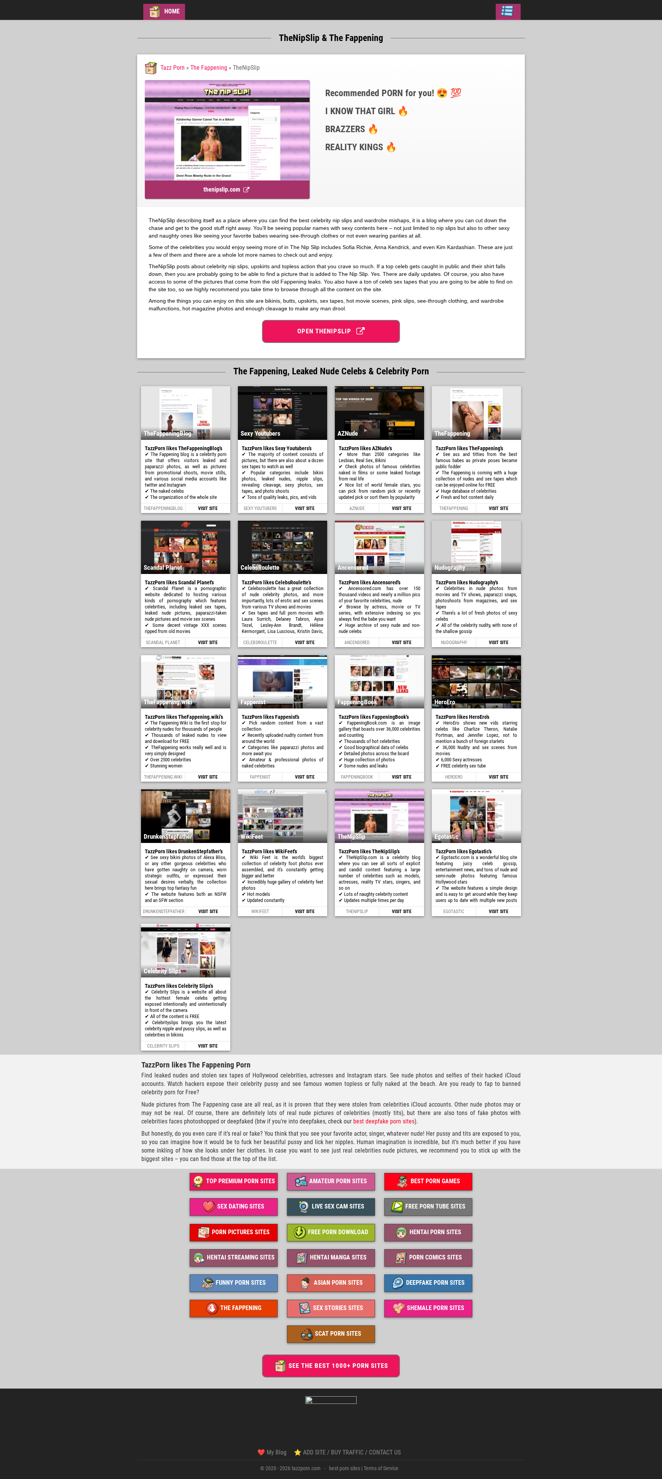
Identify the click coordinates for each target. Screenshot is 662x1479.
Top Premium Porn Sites (240, 1181)
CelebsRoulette (260, 642)
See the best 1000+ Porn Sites (338, 1365)
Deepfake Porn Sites (435, 1282)
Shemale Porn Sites (435, 1308)
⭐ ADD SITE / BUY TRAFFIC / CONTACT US (347, 1452)
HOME (171, 11)
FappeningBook (357, 777)
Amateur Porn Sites (338, 1181)
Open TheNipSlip (326, 331)
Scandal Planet (163, 642)
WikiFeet (260, 911)
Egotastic (453, 911)
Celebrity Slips (163, 1046)
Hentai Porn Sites (435, 1232)
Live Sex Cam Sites (338, 1206)
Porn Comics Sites (435, 1257)
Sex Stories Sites (338, 1308)
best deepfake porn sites (384, 1121)
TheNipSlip (357, 911)
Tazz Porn (173, 67)
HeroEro (453, 777)
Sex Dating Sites (240, 1206)
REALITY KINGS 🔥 (361, 147)
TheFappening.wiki (163, 777)
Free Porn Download (338, 1232)
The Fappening (208, 67)
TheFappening (453, 508)
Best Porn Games (435, 1181)
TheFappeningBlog (163, 508)
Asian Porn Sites (338, 1282)
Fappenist (260, 777)
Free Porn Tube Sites (435, 1206)
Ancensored (357, 642)
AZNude (357, 508)
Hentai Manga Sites (338, 1257)
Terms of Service (381, 1468)
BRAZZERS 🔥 (352, 129)
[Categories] (508, 12)
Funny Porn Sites (241, 1282)
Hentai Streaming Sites (241, 1257)
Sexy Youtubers (260, 508)
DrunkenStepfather (163, 911)
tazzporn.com (306, 1468)
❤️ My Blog (272, 1452)
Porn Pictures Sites (241, 1232)
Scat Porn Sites (338, 1333)
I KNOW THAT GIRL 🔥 (367, 111)
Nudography (454, 642)
